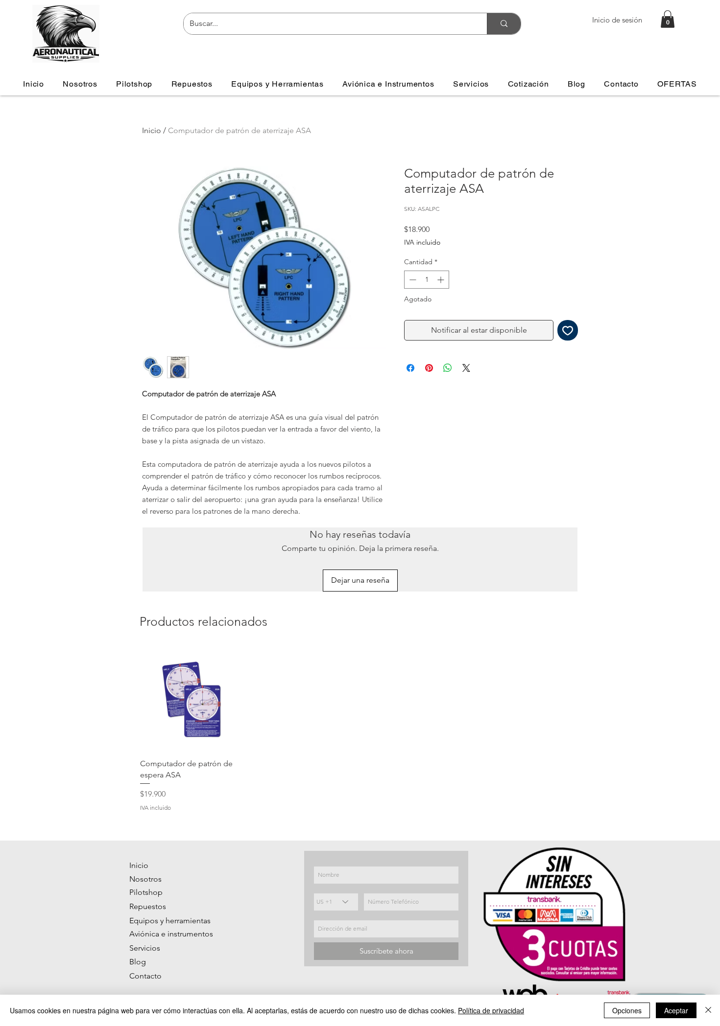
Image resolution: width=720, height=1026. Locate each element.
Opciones (627, 1010)
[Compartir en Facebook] (410, 368)
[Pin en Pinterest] (429, 368)
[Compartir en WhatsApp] (448, 368)
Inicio (151, 130)
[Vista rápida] (191, 699)
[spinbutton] (426, 279)
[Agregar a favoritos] (567, 330)
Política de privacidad (491, 1010)
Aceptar (676, 1010)
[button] (667, 19)
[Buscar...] (504, 23)
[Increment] (441, 279)
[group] (360, 730)
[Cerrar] (708, 1010)
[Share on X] (466, 368)
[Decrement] (412, 279)
